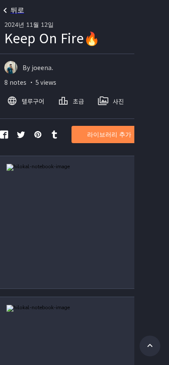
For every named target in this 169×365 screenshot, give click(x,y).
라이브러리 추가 (109, 135)
